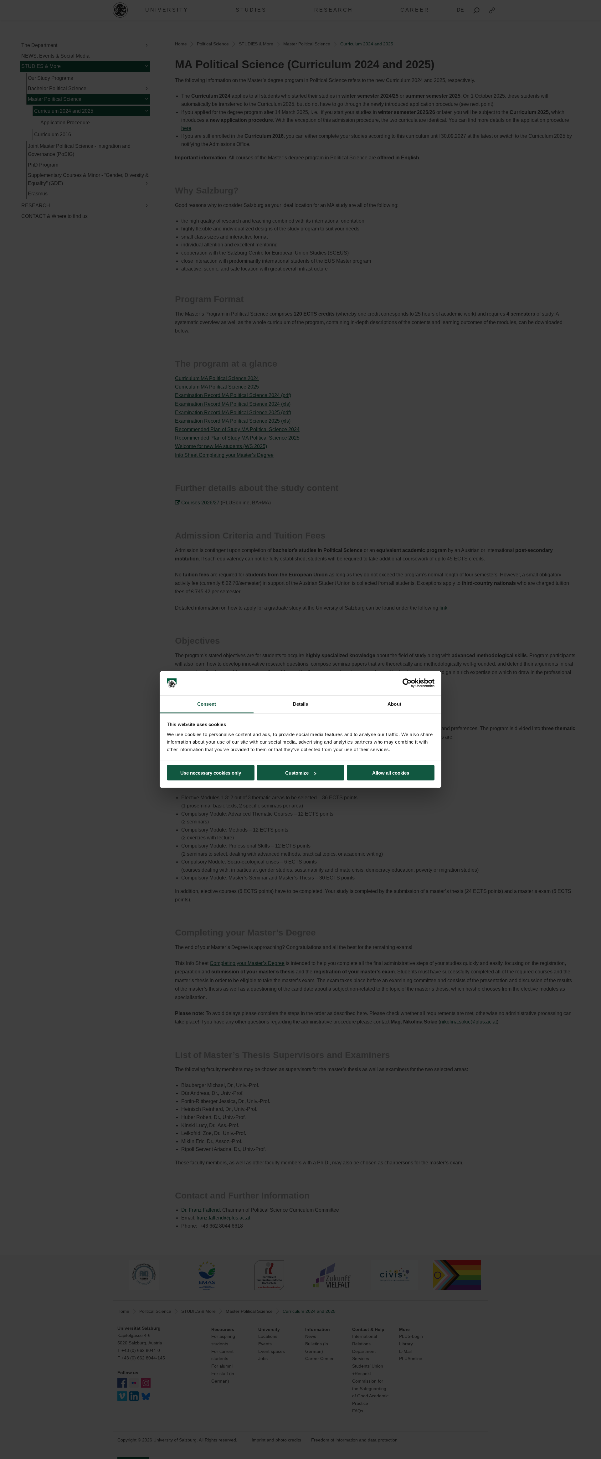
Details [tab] (300, 703)
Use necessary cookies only (210, 773)
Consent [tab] (206, 703)
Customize (297, 773)
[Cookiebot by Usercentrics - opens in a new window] (407, 683)
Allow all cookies (390, 773)
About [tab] (394, 703)
